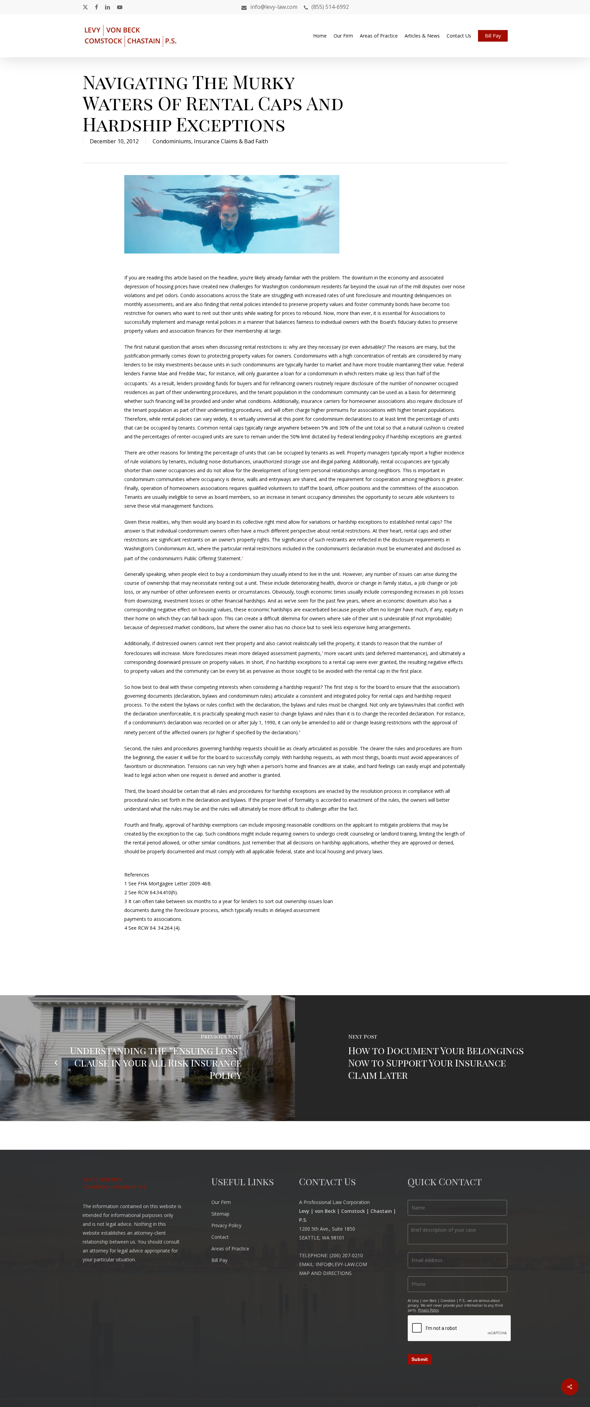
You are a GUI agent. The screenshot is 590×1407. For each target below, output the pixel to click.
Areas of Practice (230, 1248)
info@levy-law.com (273, 7)
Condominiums (172, 141)
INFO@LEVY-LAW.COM (341, 1264)
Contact (220, 1237)
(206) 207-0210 (346, 1255)
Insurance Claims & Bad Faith (231, 141)
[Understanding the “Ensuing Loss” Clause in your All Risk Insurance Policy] (147, 1058)
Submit (419, 1359)
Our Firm (221, 1202)
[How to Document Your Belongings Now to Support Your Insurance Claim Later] (442, 1058)
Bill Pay (219, 1260)
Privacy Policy (226, 1225)
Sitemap (220, 1213)
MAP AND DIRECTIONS (325, 1273)
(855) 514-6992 (330, 7)
